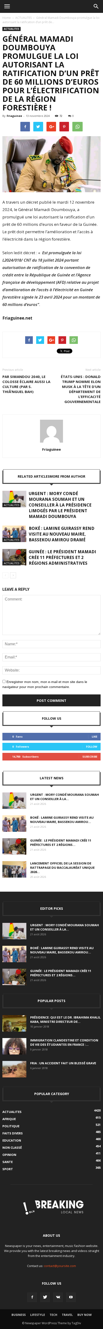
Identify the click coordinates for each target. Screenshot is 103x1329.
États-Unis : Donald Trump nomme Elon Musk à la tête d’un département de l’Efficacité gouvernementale (81, 389)
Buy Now (84, 1315)
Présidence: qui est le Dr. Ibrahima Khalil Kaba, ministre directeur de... (65, 1019)
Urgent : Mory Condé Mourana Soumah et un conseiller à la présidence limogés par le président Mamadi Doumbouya (60, 505)
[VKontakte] (58, 1297)
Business (18, 1315)
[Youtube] (71, 1297)
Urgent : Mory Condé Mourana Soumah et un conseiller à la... (64, 796)
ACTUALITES (23, 18)
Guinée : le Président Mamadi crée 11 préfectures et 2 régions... (60, 842)
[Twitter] (45, 1297)
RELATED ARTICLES (34, 476)
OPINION (9, 1155)
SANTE (7, 1162)
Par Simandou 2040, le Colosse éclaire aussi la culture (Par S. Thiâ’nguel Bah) (26, 384)
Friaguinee (14, 116)
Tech (53, 1315)
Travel (67, 1315)
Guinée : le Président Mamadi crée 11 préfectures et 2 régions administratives (62, 557)
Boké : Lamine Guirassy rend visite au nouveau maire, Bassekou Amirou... (62, 819)
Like (94, 736)
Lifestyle (37, 1315)
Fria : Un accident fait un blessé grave (63, 1063)
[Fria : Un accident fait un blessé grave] (14, 1069)
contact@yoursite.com (60, 1266)
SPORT (7, 1169)
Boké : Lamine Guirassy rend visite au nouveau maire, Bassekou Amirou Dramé (61, 534)
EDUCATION (11, 1140)
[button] (96, 6)
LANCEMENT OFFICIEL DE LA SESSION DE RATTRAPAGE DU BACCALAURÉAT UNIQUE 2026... (62, 867)
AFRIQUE (9, 1119)
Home (6, 18)
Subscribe (89, 756)
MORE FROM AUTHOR (67, 476)
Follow (91, 746)
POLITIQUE (10, 1126)
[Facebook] (32, 1297)
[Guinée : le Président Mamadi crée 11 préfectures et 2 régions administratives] (14, 557)
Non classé (12, 1147)
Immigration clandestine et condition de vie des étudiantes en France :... (64, 1042)
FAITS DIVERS (12, 1133)
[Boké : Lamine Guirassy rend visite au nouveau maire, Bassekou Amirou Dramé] (14, 534)
